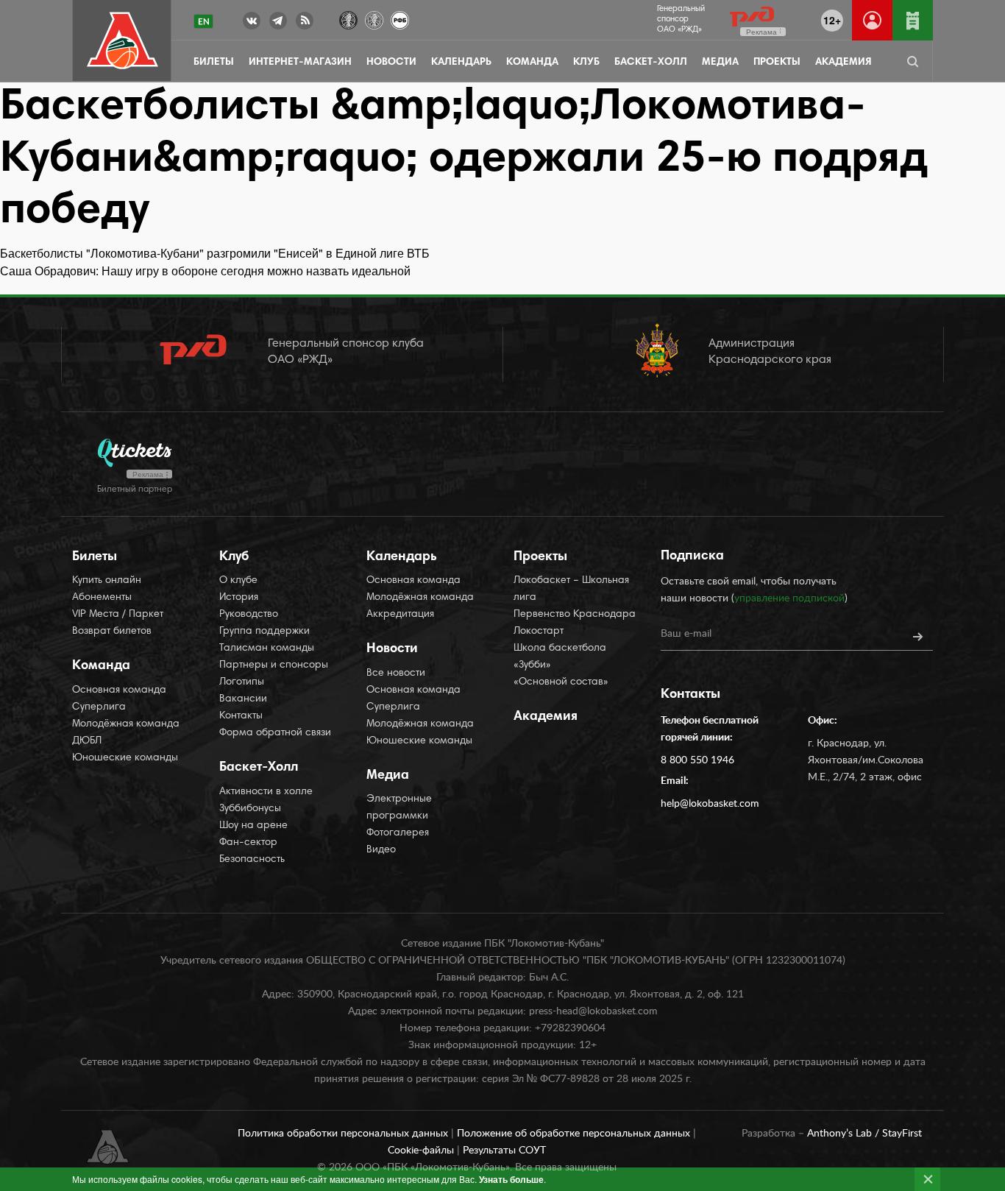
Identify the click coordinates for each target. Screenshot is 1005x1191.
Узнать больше (511, 1179)
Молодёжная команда (126, 724)
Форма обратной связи (275, 733)
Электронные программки (399, 807)
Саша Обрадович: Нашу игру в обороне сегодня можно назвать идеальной (205, 270)
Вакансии (243, 699)
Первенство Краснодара (575, 614)
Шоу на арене (253, 826)
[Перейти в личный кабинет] (872, 20)
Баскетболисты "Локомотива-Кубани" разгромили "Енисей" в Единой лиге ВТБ (215, 252)
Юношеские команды (125, 758)
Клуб (586, 62)
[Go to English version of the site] (203, 21)
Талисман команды (266, 648)
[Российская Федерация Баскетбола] (400, 18)
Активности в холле (266, 792)
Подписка (692, 556)
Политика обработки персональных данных (344, 1133)
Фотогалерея (397, 833)
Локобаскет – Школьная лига (571, 589)
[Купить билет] (912, 20)
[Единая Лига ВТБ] (348, 18)
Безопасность (252, 860)
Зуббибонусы (250, 809)
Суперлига (99, 707)
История (238, 598)
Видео (381, 850)
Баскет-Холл (650, 62)
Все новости (395, 673)
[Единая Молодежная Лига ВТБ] (374, 18)
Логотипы (241, 682)
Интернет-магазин (300, 62)
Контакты (241, 716)
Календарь (461, 62)
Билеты (213, 62)
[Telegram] (278, 23)
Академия (843, 62)
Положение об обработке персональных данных (575, 1133)
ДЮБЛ (87, 741)
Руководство (248, 614)
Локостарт (539, 631)
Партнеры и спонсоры (273, 665)
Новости (391, 62)
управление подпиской (789, 598)
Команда (532, 62)
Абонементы (102, 598)
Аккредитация (400, 614)
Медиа (720, 62)
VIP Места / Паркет (117, 614)
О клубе (238, 581)
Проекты (776, 62)
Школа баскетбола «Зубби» (560, 657)
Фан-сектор (248, 843)
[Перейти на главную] (122, 41)
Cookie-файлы (422, 1150)
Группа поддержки (264, 631)
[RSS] (304, 23)
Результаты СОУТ (504, 1150)
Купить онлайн (106, 581)
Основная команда (119, 690)
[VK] (251, 23)
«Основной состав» (561, 682)
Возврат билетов (112, 631)
